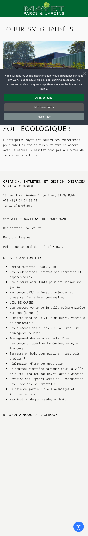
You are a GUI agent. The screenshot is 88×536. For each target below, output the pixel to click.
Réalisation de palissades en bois (38, 399)
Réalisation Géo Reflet (22, 228)
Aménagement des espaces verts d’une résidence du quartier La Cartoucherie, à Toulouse (44, 343)
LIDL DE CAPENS (22, 302)
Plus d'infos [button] (44, 116)
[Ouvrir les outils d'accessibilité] (78, 527)
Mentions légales (17, 237)
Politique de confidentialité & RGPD (33, 247)
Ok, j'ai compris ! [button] (44, 97)
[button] (5, 8)
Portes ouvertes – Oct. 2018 (33, 267)
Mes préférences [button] (44, 107)
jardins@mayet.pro (17, 205)
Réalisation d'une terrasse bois (36, 364)
